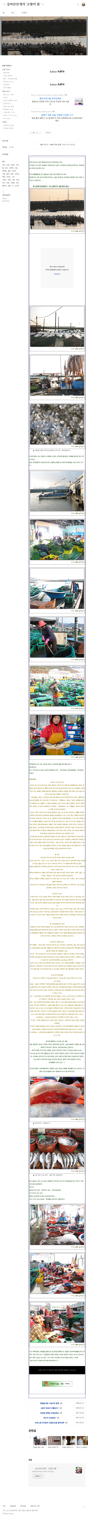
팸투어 (4, 186)
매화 (3, 177)
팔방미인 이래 (35, 1506)
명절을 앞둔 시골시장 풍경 (49, 1403)
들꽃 (9, 171)
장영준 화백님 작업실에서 (49, 1413)
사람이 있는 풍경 (55, 144)
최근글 (4, 147)
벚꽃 (12, 174)
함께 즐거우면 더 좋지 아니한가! (43, 1471)
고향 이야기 (6, 69)
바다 (17, 183)
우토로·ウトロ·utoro (10, 115)
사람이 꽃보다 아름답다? (50, 1408)
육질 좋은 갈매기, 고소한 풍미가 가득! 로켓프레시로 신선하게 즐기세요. (57, 119)
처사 (4, 1506)
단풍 (7, 165)
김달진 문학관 (7, 76)
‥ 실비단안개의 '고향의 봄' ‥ (23, 4)
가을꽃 (13, 183)
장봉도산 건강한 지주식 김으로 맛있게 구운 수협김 (50, 102)
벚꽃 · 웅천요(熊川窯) (10, 79)
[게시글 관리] (40, 132)
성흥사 (4, 180)
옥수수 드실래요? (49, 1418)
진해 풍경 (6, 85)
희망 (3, 165)
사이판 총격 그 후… (9, 112)
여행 (9, 180)
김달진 (13, 165)
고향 (13, 180)
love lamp (6, 118)
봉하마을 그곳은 (8, 109)
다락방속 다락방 (8, 128)
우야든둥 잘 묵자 (8, 125)
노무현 (17, 186)
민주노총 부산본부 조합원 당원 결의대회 (49, 1422)
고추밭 (17, 174)
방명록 (24, 12)
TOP (83, 1507)
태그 (13, 12)
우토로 (8, 177)
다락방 (4, 122)
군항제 (11, 168)
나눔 (16, 168)
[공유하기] (37, 132)
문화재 (4, 171)
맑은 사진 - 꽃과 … (9, 94)
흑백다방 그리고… (9, 82)
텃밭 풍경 (6, 73)
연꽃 (7, 183)
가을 (3, 174)
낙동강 (14, 171)
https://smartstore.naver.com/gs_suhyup (47, 95)
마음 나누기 (44, 144)
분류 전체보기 (7, 65)
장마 (3, 183)
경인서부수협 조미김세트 (50, 98)
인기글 (11, 147)
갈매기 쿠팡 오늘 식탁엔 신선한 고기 (57, 115)
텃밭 (9, 186)
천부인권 (23, 1506)
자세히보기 (57, 274)
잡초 (6, 168)
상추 (17, 165)
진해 (17, 180)
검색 (78, 4)
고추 (13, 177)
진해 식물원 (7, 87)
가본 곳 (5, 97)
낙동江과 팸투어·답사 (10, 100)
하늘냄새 (13, 1506)
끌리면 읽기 (7, 103)
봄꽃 (7, 174)
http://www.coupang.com (41, 112)
